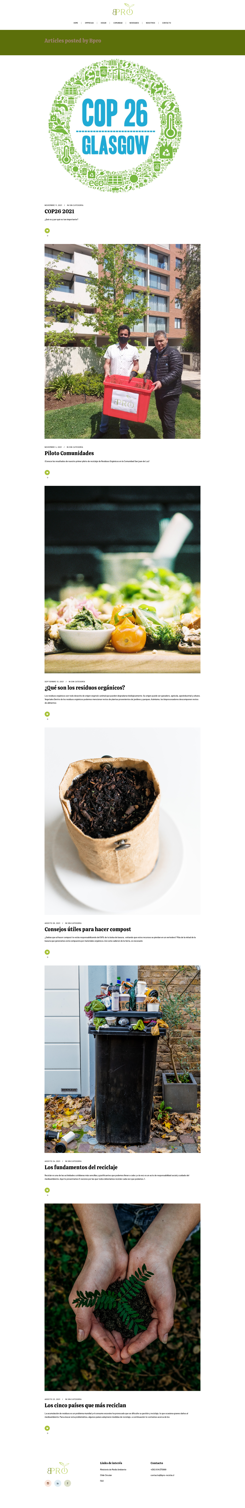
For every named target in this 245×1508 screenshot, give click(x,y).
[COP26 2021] (115, 126)
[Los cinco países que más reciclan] (122, 1297)
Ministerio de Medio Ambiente (113, 1469)
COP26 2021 (59, 211)
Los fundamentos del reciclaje (81, 1167)
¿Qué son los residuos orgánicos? (85, 687)
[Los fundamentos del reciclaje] (122, 1059)
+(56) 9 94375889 (158, 1469)
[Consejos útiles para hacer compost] (122, 821)
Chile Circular (106, 1475)
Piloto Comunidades (69, 453)
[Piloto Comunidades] (122, 341)
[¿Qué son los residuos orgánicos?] (122, 579)
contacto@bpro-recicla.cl (162, 1475)
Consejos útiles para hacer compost (88, 929)
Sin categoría (76, 205)
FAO (102, 1480)
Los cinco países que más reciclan (85, 1405)
